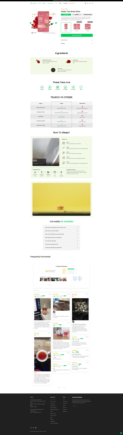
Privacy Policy (53, 413)
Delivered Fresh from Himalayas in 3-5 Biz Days (61, 0)
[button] (63, 9)
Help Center (52, 405)
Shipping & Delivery (54, 409)
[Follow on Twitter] (33, 427)
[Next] (70, 0)
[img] (36, 294)
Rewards (65, 411)
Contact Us (52, 403)
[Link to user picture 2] (54, 312)
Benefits (77, 14)
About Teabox (53, 407)
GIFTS (60, 3)
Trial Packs (65, 401)
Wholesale (52, 421)
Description (66, 14)
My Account (52, 401)
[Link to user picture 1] (42, 309)
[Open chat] (121, 433)
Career (51, 419)
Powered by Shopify (42, 431)
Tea (64, 399)
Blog (51, 417)
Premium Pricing (87, 14)
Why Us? (65, 407)
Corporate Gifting (54, 423)
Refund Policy (53, 415)
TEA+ (44, 3)
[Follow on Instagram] (35, 427)
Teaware (65, 403)
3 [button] (61, 387)
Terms (51, 411)
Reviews (64, 409)
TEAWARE (65, 3)
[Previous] (52, 0)
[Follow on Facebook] (31, 427)
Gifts (64, 405)
